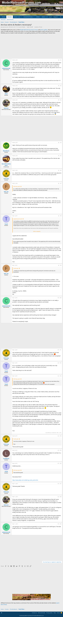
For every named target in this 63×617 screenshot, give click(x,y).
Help (55, 612)
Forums (9, 17)
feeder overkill (30, 27)
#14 (60, 436)
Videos (38, 17)
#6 (60, 170)
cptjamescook (5, 27)
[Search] (60, 16)
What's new (17, 17)
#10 (60, 297)
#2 (60, 85)
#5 (60, 155)
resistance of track (38, 27)
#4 (60, 142)
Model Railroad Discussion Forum (29, 29)
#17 (60, 483)
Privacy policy (49, 612)
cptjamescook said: (17, 219)
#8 (60, 215)
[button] (21, 16)
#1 (60, 60)
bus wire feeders (22, 27)
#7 (60, 183)
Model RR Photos (28, 17)
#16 (60, 463)
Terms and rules (41, 612)
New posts (3, 19)
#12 (60, 363)
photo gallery (43, 29)
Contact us (34, 612)
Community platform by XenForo (31, 615)
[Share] (59, 60)
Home (3, 17)
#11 (60, 349)
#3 (60, 100)
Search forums (10, 19)
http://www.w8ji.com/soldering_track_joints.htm (25, 480)
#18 (60, 496)
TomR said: (15, 268)
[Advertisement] (31, 46)
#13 (60, 376)
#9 (60, 265)
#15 (60, 450)
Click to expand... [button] (37, 231)
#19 (60, 524)
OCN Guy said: (16, 186)
